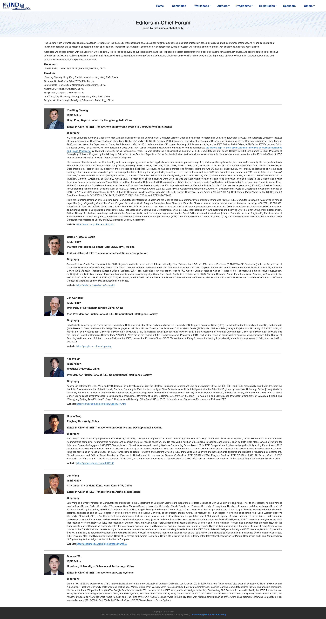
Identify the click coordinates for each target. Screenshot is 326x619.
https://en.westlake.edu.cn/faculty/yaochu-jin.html (101, 403)
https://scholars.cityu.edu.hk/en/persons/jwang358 (101, 543)
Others (308, 6)
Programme (243, 6)
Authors (222, 6)
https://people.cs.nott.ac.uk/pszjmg (94, 346)
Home (160, 6)
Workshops (201, 6)
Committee (179, 6)
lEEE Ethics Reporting (215, 614)
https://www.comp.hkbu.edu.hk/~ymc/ (95, 224)
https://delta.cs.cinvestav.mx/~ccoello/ (95, 285)
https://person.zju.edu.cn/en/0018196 (95, 463)
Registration (267, 6)
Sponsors (289, 6)
